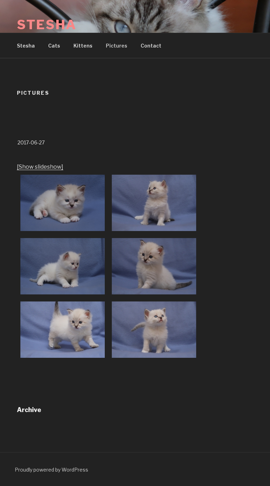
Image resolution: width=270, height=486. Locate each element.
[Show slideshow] (40, 166)
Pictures (116, 46)
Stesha (47, 24)
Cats (54, 46)
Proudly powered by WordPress (51, 470)
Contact (151, 46)
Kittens (82, 46)
